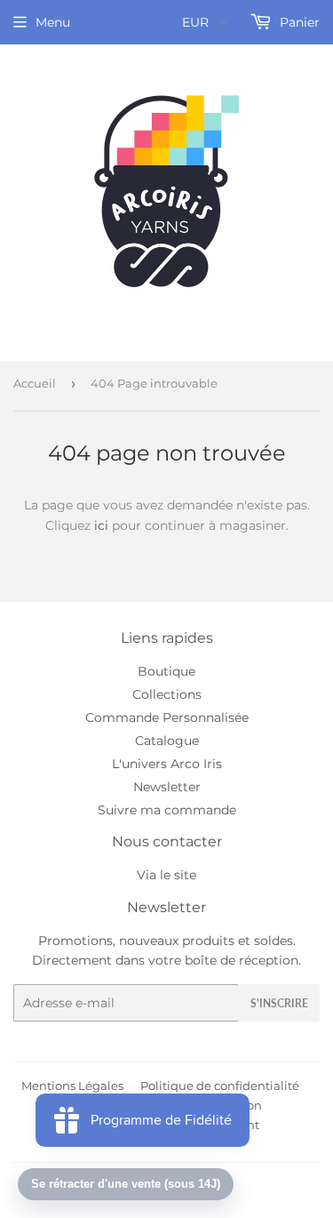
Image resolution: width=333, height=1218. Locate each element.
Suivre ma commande (167, 810)
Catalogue (167, 741)
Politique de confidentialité (219, 1085)
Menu (53, 22)
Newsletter (167, 787)
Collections (167, 694)
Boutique (166, 671)
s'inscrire (279, 1003)
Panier (298, 22)
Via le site (166, 875)
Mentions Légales (72, 1085)
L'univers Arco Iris (167, 764)
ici (101, 525)
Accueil (34, 383)
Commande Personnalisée (167, 717)
